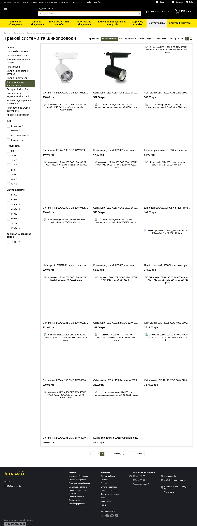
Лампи (10, 47)
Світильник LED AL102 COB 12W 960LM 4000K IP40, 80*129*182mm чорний (85, 150)
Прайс (88, 2)
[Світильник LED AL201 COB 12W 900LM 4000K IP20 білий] (66, 297)
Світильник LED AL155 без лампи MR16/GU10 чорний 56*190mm (129, 380)
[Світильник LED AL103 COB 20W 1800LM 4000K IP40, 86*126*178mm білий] (116, 182)
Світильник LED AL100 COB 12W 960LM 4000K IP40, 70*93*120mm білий (83, 92)
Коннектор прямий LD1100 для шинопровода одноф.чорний (127, 437)
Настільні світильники (18, 51)
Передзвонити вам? (141, 484)
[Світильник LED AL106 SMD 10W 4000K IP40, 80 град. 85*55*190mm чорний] (66, 412)
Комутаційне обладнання (84, 22)
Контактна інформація (68, 2)
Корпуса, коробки (137, 22)
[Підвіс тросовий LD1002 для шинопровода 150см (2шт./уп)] (167, 240)
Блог (82, 2)
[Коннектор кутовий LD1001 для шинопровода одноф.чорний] (116, 124)
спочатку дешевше (127, 38)
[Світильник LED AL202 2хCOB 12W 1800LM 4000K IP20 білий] (116, 297)
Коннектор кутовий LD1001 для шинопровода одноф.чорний (127, 150)
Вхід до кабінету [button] (108, 476)
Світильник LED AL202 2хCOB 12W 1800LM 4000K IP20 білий (127, 322)
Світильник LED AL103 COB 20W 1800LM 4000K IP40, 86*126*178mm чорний (136, 92)
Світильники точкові (17, 78)
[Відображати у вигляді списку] (191, 38)
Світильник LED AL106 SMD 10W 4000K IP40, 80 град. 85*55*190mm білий (84, 380)
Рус (99, 2)
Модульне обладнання (15, 22)
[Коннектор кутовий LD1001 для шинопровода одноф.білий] (116, 240)
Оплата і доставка (29, 2)
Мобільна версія (14, 486)
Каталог (7, 2)
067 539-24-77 (158, 11)
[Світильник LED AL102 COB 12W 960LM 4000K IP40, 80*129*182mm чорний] (66, 124)
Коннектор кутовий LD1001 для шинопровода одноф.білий (126, 265)
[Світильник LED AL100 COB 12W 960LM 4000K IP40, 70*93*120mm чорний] (66, 182)
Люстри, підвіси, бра (17, 89)
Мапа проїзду (169, 492)
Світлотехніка (157, 23)
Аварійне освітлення (18, 115)
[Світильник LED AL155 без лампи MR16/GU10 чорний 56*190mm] (116, 355)
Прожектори (13, 67)
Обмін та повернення (48, 2)
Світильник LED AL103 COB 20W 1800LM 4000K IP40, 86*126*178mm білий (135, 207)
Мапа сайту (106, 501)
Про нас (16, 2)
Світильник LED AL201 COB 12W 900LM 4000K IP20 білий (75, 322)
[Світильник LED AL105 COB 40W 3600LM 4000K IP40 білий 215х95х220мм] (167, 297)
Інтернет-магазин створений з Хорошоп (18, 520)
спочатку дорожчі (146, 38)
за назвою (161, 38)
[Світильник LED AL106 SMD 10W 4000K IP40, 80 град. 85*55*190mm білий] (66, 355)
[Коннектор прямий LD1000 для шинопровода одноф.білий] (167, 124)
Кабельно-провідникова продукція (112, 22)
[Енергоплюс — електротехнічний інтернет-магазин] (15, 474)
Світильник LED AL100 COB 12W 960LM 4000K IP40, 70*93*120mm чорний (84, 207)
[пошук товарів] (139, 13)
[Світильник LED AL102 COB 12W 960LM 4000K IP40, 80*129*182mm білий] (167, 67)
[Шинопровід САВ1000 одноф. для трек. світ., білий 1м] (66, 240)
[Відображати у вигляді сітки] (187, 38)
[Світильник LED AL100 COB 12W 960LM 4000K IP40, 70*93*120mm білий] (66, 67)
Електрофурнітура (180, 23)
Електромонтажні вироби (59, 22)
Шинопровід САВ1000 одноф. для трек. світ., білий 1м (73, 265)
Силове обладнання (37, 22)
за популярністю (109, 38)
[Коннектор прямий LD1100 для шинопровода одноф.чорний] (116, 412)
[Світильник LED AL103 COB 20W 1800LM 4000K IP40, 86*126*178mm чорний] (116, 67)
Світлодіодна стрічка (18, 55)
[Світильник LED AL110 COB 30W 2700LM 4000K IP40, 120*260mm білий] (167, 355)
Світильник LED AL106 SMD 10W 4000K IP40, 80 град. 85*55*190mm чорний (85, 437)
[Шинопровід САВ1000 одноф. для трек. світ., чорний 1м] (167, 182)
